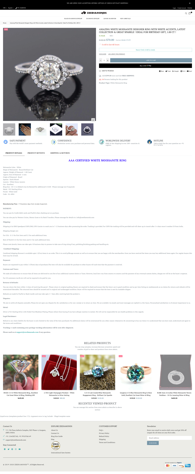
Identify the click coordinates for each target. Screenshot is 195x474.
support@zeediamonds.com (16, 440)
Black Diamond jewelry (73, 18)
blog (52, 439)
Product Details (14, 153)
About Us (54, 430)
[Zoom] (93, 120)
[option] (49, 74)
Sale (6, 29)
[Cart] (189, 13)
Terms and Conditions (107, 442)
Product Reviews (36, 153)
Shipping (102, 439)
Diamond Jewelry (93, 18)
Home (4, 23)
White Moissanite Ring (118, 83)
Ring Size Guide (57, 436)
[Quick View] (36, 359)
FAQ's (101, 430)
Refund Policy (104, 436)
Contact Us (55, 433)
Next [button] (93, 75)
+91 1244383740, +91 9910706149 (18, 436)
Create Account (182, 8)
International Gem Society (60, 453)
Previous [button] (5, 75)
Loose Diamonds (110, 18)
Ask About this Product (116, 54)
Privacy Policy (104, 433)
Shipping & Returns (60, 153)
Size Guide (102, 54)
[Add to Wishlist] (36, 363)
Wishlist (189, 8)
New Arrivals (125, 18)
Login (174, 8)
